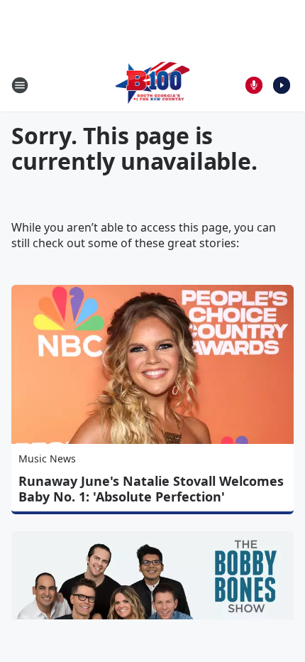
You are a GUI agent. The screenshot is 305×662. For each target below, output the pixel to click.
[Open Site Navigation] (19, 85)
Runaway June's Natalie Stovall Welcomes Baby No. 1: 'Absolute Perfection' (151, 488)
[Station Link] (153, 85)
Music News (47, 458)
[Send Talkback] (253, 85)
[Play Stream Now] (281, 85)
